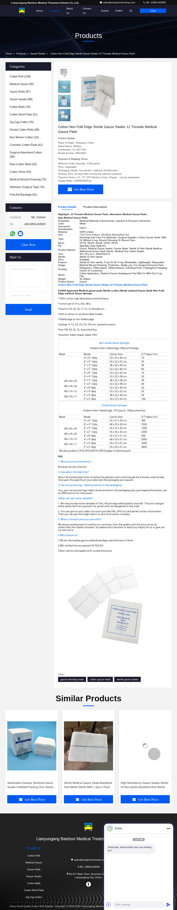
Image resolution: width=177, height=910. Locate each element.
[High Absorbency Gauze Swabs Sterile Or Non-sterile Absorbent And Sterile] (88, 746)
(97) (20, 91)
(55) (20, 171)
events (105, 10)
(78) (20, 106)
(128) (20, 76)
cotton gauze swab (100, 679)
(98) (24, 129)
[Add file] (108, 904)
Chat (153, 10)
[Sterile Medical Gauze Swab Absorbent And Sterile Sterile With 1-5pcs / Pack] (31, 746)
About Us (69, 10)
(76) (22, 122)
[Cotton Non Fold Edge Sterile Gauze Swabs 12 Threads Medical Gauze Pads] (101, 95)
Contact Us (87, 10)
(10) (24, 137)
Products (54, 10)
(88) (21, 99)
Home (39, 10)
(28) (26, 154)
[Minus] (168, 828)
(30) (22, 84)
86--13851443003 (156, 2)
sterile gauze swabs (127, 679)
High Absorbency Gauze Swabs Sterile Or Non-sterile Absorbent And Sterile (88, 785)
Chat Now (28, 245)
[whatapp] (12, 233)
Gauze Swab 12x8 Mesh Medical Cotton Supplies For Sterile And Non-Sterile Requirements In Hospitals (143, 785)
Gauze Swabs (38, 53)
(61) (23, 194)
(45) (23, 164)
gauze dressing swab (72, 679)
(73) (28, 179)
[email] (20, 233)
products (21, 53)
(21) (24, 114)
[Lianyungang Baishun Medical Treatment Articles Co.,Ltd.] (22, 11)
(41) (26, 144)
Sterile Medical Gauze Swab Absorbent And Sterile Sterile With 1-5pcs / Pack (31, 785)
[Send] (168, 904)
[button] (23, 754)
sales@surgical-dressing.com (119, 2)
